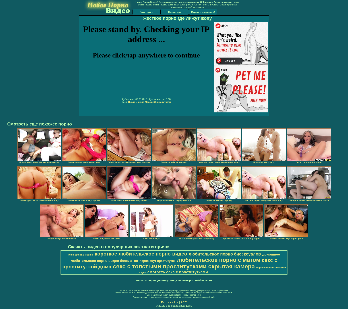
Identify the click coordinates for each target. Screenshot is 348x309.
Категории (146, 12)
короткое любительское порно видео (141, 254)
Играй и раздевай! (203, 12)
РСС (184, 302)
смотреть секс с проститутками (177, 272)
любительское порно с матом (218, 260)
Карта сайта (169, 302)
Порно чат (174, 12)
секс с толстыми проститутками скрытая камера (184, 266)
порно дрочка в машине (80, 255)
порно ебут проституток (157, 261)
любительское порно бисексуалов (225, 254)
